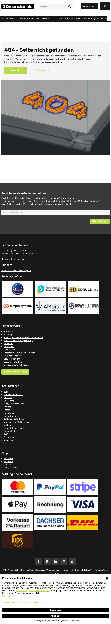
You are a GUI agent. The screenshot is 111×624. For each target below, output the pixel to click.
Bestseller (8, 458)
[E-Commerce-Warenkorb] (105, 6)
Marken (7, 464)
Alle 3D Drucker (11, 467)
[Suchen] (69, 6)
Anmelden (89, 6)
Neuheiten (8, 461)
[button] (100, 221)
